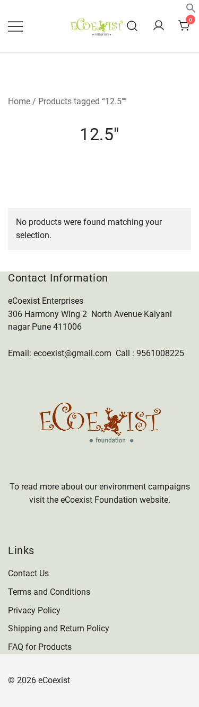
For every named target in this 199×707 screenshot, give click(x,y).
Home (19, 101)
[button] (191, 10)
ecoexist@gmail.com (72, 353)
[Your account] (158, 26)
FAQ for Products (40, 647)
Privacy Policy (34, 610)
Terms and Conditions (49, 592)
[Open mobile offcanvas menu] (15, 26)
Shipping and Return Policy (58, 628)
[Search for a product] (132, 26)
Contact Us (28, 573)
